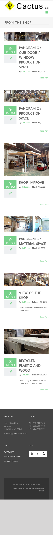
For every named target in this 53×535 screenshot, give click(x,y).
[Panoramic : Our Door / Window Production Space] (26, 36)
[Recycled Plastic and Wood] (26, 341)
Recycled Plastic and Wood (29, 365)
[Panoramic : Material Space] (26, 224)
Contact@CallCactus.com (15, 433)
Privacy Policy (31, 488)
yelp (32, 454)
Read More (44, 78)
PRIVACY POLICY (11, 461)
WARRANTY (9, 452)
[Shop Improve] (26, 159)
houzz (44, 454)
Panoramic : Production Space (30, 113)
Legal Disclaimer (18, 488)
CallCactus (25, 72)
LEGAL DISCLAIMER (12, 457)
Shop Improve (31, 182)
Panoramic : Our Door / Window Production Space (30, 57)
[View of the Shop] (26, 279)
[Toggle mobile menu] (47, 12)
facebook (38, 454)
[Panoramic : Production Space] (26, 96)
